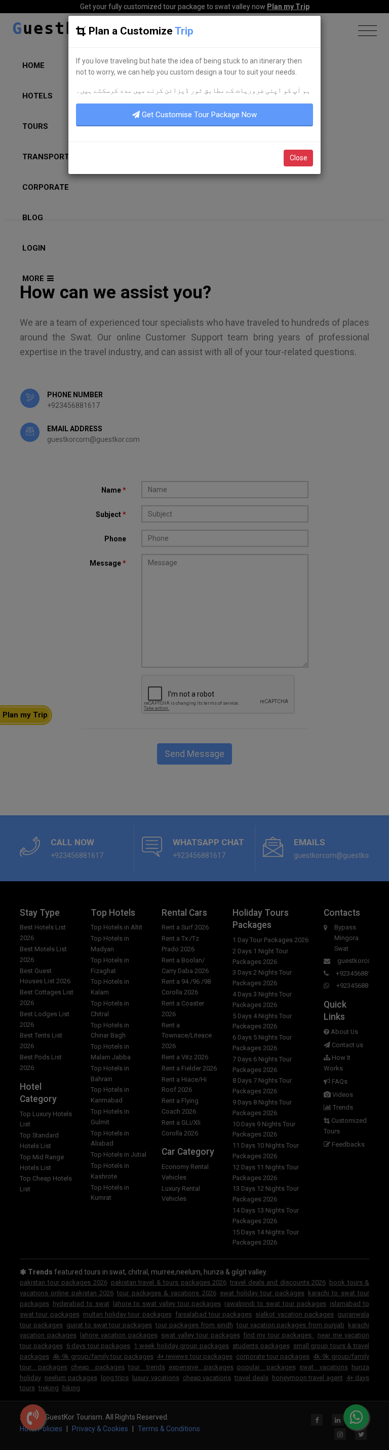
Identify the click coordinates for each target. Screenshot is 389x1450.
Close (298, 158)
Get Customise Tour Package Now (198, 114)
